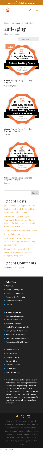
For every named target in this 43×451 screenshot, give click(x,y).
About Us (9, 286)
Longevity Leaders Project (15, 293)
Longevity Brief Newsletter (16, 297)
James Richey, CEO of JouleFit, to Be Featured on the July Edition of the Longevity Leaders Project (19, 208)
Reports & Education (14, 300)
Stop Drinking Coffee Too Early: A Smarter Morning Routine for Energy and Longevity (20, 241)
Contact (9, 304)
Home (6, 23)
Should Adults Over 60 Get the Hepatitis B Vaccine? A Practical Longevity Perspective (18, 252)
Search (34, 193)
